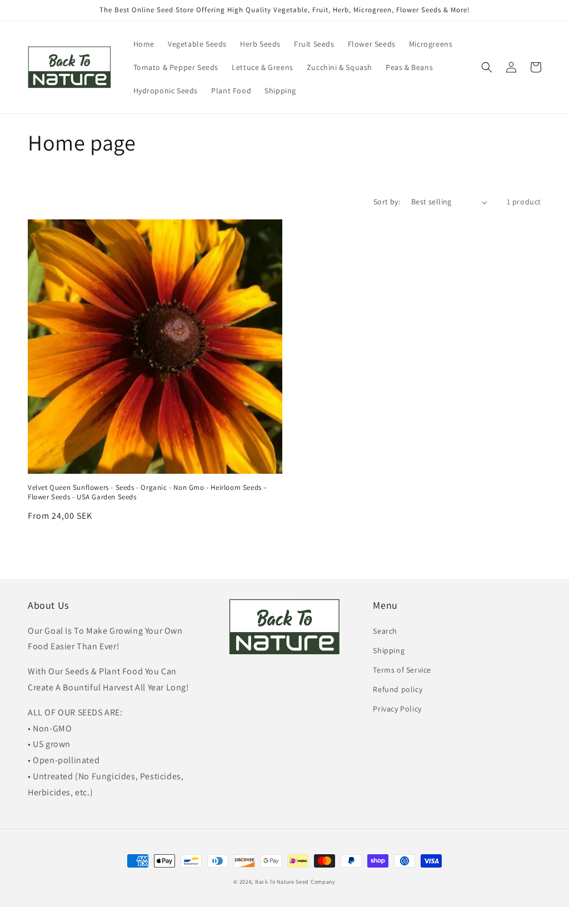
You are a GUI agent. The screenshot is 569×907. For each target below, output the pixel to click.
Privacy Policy (397, 709)
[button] (487, 67)
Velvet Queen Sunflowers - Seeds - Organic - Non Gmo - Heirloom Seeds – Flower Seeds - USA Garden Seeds (147, 492)
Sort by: (386, 202)
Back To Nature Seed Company (295, 881)
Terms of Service (402, 670)
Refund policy (397, 689)
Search (385, 631)
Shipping (389, 650)
